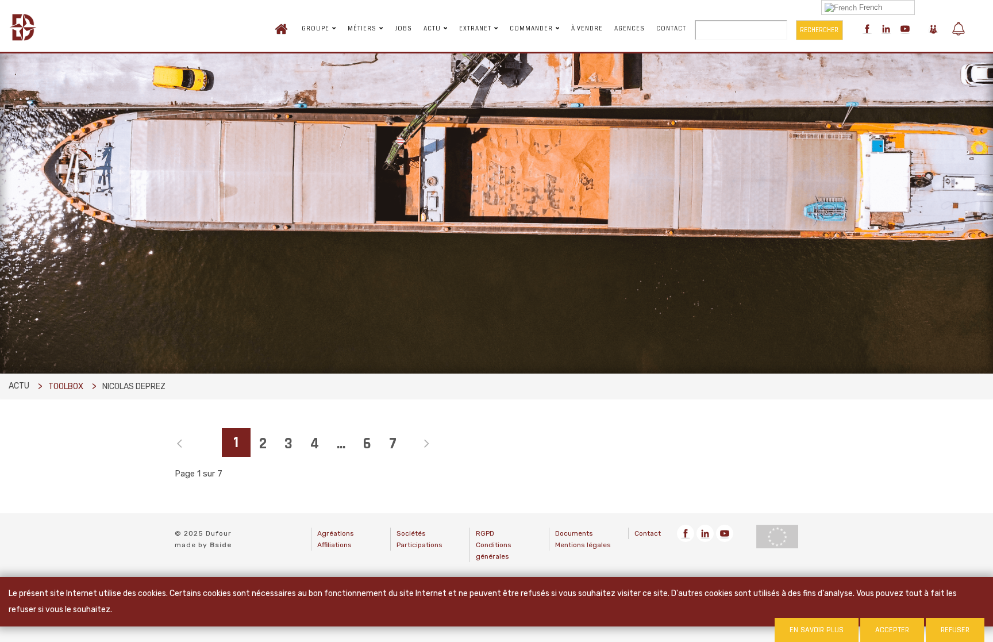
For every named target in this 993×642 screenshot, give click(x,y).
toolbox (65, 386)
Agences (629, 29)
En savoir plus (817, 630)
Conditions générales (493, 550)
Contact (671, 29)
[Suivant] (419, 444)
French (869, 7)
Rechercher (819, 29)
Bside (221, 545)
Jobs (403, 29)
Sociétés (411, 533)
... (341, 443)
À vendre (587, 29)
